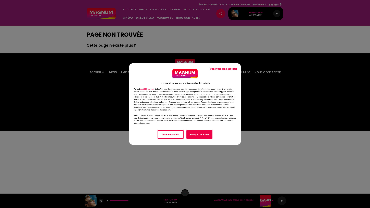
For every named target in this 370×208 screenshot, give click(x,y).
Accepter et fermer (199, 134)
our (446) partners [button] (147, 89)
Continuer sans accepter (223, 68)
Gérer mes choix (171, 134)
